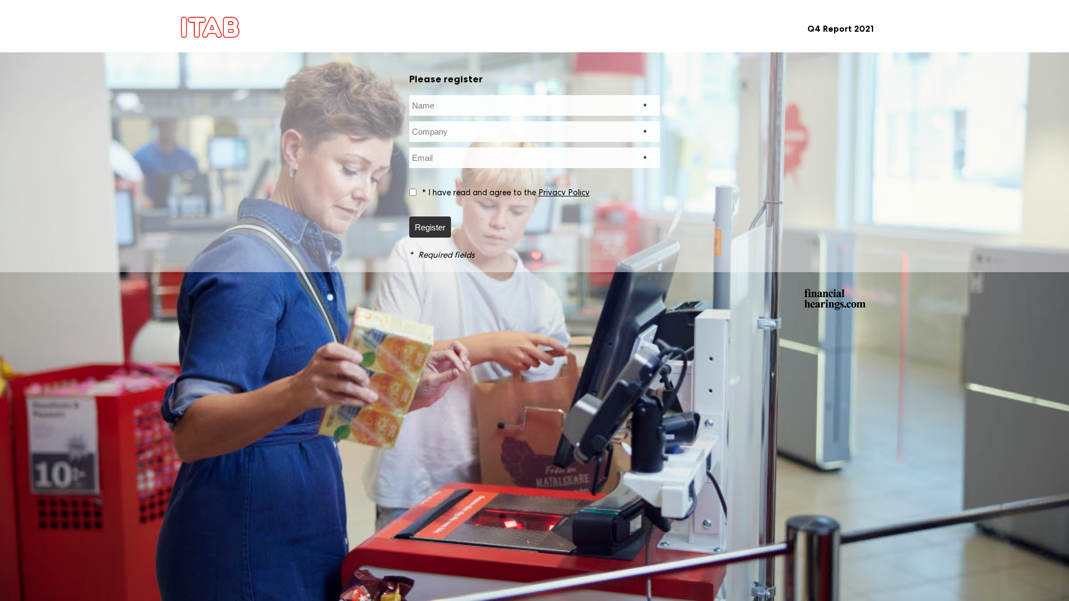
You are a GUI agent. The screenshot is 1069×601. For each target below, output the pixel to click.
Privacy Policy (564, 192)
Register (430, 227)
